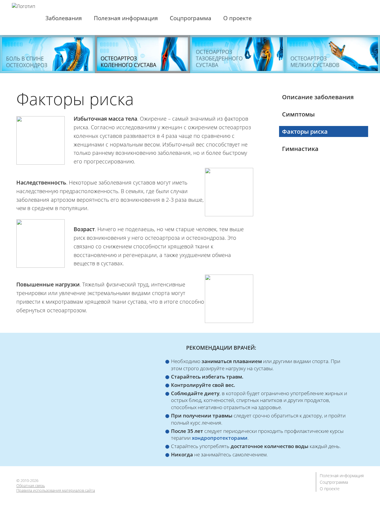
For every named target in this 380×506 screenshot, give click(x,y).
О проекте (237, 18)
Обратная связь (30, 485)
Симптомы (298, 114)
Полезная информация (126, 18)
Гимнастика (300, 149)
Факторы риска (305, 131)
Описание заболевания (318, 97)
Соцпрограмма (190, 18)
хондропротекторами (220, 437)
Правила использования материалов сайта (55, 490)
